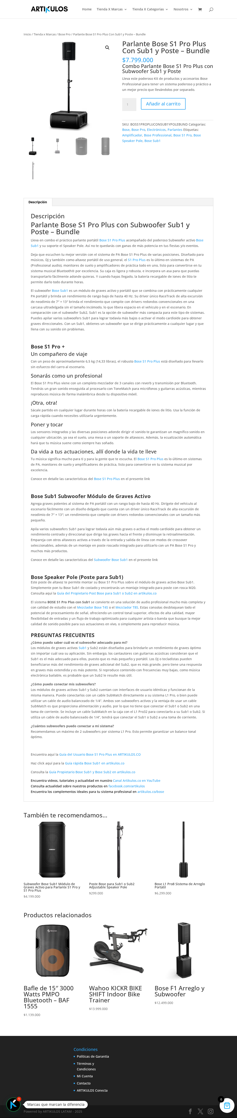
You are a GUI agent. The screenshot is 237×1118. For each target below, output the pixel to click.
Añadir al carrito (163, 104)
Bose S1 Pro (182, 135)
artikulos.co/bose (150, 791)
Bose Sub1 (152, 141)
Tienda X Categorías (148, 9)
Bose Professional (158, 135)
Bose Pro (64, 34)
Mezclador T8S (126, 607)
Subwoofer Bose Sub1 (111, 559)
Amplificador (132, 135)
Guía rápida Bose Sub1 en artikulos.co (94, 763)
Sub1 (83, 648)
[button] (107, 47)
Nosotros (181, 9)
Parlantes (175, 129)
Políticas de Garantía (93, 1056)
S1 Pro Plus (137, 260)
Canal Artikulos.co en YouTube (136, 780)
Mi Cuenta (85, 1076)
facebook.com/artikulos (127, 786)
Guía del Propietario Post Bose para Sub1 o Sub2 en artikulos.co (106, 593)
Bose (126, 129)
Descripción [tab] (37, 202)
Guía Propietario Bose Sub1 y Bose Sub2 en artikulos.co (92, 772)
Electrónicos (156, 129)
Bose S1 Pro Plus (112, 240)
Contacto (83, 1083)
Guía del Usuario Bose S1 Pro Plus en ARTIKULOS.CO (100, 754)
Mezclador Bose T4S (92, 607)
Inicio (27, 34)
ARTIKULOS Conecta (92, 1090)
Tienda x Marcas (45, 34)
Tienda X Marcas (110, 9)
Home (87, 9)
